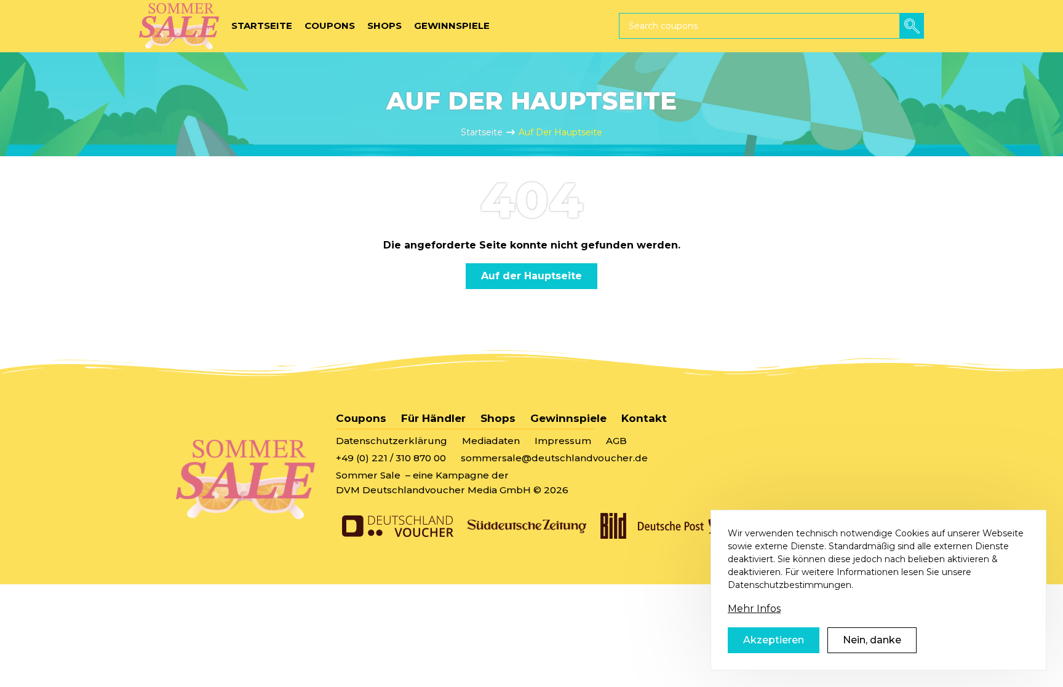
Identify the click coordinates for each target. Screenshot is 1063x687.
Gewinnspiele (568, 418)
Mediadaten (491, 441)
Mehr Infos (754, 608)
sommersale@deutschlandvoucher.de (554, 458)
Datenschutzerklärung (391, 441)
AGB (616, 441)
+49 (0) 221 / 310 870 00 (391, 458)
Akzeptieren (773, 640)
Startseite (482, 132)
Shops (498, 418)
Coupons (361, 418)
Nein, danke (872, 640)
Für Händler (433, 418)
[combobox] (771, 26)
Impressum (563, 441)
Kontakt (644, 418)
